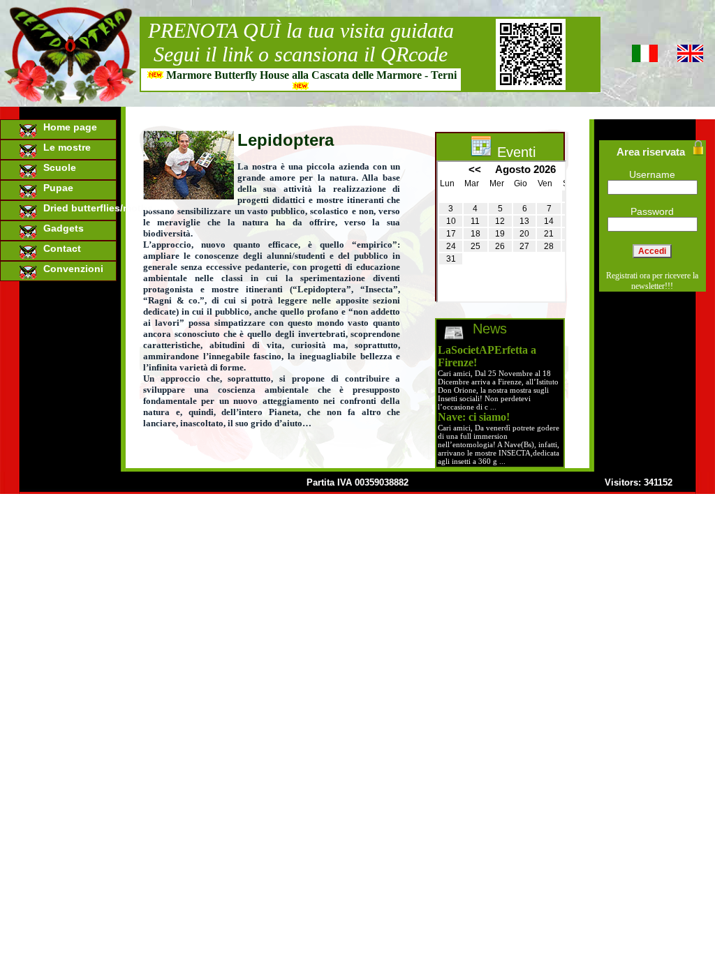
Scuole (57, 167)
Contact (59, 248)
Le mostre (64, 147)
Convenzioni (70, 268)
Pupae (55, 187)
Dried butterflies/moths (77, 207)
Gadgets (61, 228)
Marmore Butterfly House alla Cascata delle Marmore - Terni (311, 75)
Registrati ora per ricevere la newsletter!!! (652, 281)
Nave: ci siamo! (474, 417)
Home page (67, 127)
